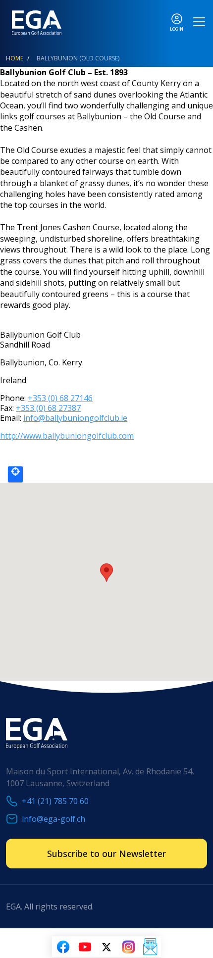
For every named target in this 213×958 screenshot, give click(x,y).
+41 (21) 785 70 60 (55, 801)
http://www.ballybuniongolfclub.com (67, 435)
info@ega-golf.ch (53, 818)
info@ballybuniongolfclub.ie (75, 417)
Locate (15, 474)
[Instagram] (128, 947)
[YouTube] (85, 947)
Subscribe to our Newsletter (106, 853)
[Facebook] (63, 947)
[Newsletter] (150, 947)
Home (14, 58)
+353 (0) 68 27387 (48, 408)
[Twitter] (106, 947)
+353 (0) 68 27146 (60, 398)
